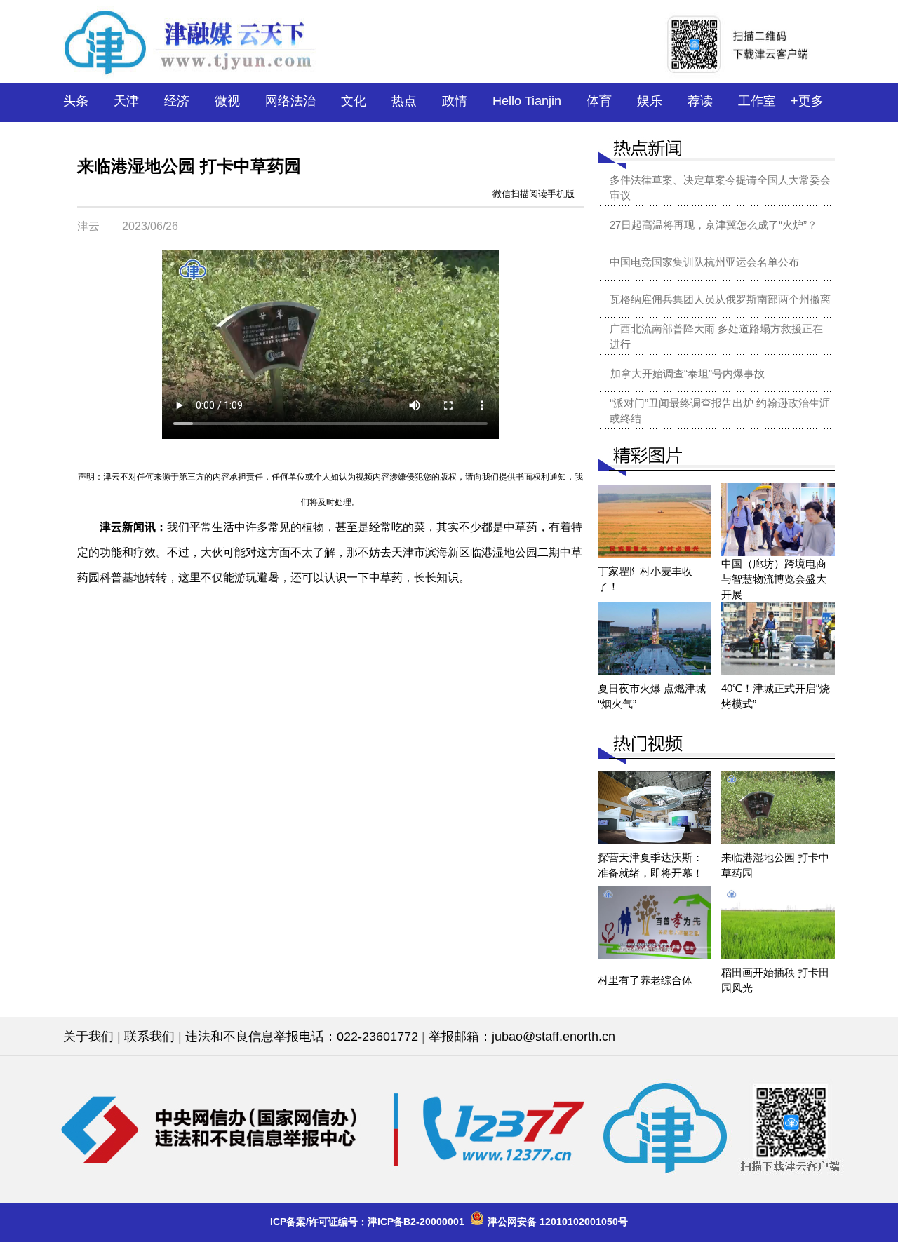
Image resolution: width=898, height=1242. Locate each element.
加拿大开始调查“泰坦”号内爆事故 (687, 373)
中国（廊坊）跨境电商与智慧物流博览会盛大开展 (773, 579)
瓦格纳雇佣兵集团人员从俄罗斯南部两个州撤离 (720, 299)
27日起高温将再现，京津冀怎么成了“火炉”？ (713, 225)
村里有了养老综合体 (645, 980)
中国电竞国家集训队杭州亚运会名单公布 (704, 262)
